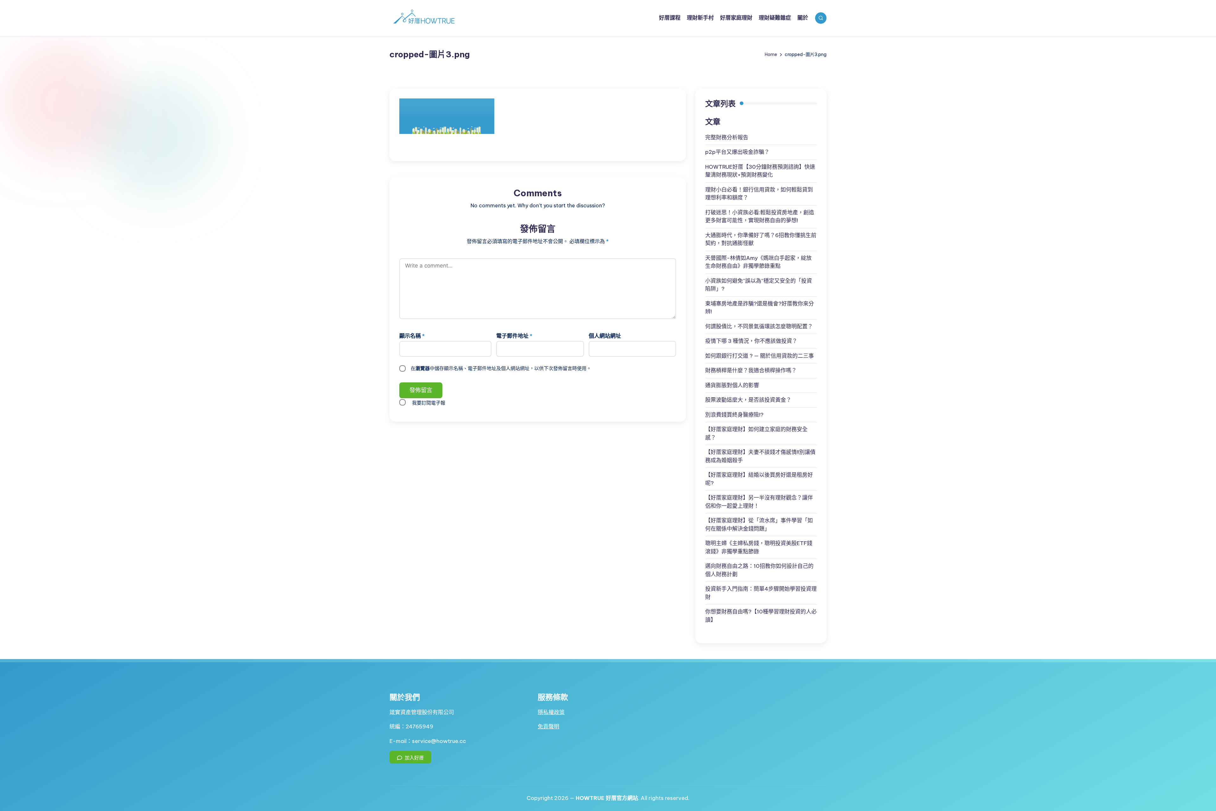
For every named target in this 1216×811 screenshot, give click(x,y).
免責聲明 (548, 726)
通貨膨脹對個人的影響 (732, 385)
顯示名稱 (412, 335)
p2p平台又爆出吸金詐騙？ (737, 151)
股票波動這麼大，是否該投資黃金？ (748, 399)
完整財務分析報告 (726, 137)
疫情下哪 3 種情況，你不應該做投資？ (751, 340)
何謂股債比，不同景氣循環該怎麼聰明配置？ (759, 326)
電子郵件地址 (514, 335)
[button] (410, 757)
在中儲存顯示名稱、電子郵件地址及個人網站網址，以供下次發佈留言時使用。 (501, 368)
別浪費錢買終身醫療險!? (734, 414)
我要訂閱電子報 (428, 403)
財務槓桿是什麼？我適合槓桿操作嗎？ (751, 370)
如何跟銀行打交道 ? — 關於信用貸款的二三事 (759, 355)
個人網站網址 (605, 335)
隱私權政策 (551, 712)
